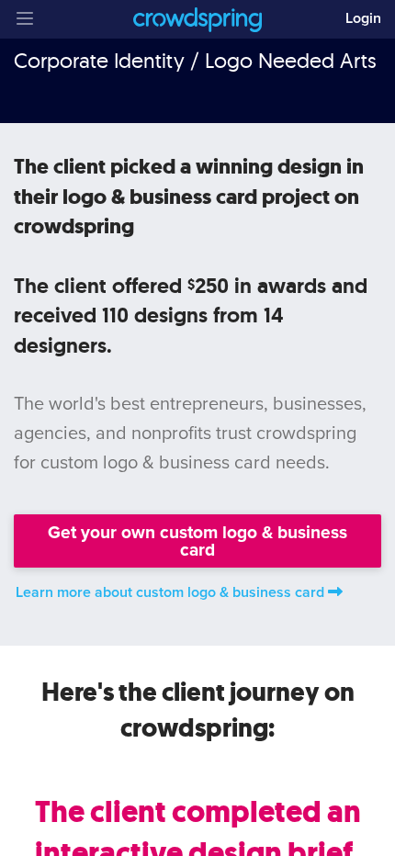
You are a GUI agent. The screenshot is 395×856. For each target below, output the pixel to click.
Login (363, 18)
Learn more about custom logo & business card (170, 592)
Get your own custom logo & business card (197, 541)
